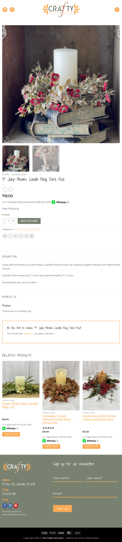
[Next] (113, 84)
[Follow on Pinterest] (15, 505)
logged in (28, 333)
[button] (5, 9)
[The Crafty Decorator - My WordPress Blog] (61, 9)
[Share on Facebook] (10, 236)
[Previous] (8, 84)
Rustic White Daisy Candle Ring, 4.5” (20, 405)
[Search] (12, 9)
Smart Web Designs (88, 538)
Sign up (62, 508)
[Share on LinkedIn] (31, 236)
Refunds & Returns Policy (14, 514)
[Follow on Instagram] (10, 505)
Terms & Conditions (11, 511)
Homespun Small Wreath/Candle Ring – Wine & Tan (57, 420)
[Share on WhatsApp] (5, 236)
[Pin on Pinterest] (26, 236)
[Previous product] (10, 189)
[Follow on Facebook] (5, 505)
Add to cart (29, 220)
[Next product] (5, 189)
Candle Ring (19, 174)
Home (5, 174)
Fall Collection (33, 229)
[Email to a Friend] (21, 236)
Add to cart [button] (11, 434)
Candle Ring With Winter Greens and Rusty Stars (99, 418)
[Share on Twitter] (15, 236)
